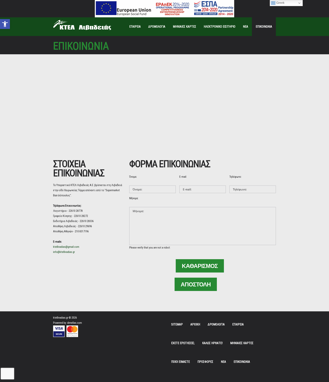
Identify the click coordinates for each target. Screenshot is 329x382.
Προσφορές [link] (205, 362)
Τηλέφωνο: (235, 176)
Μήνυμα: (133, 198)
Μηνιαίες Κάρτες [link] (184, 26)
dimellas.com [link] (74, 322)
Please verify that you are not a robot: (149, 247)
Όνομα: (133, 176)
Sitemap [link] (177, 324)
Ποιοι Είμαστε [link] (180, 362)
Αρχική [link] (195, 324)
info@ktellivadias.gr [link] (64, 252)
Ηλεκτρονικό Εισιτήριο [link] (219, 26)
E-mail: (183, 176)
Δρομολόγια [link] (156, 26)
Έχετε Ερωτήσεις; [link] (183, 343)
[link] (5, 24)
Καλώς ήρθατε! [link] (212, 343)
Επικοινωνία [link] (264, 26)
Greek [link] (279, 2)
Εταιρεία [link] (135, 26)
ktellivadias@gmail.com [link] (66, 247)
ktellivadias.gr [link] (60, 317)
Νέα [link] (245, 26)
